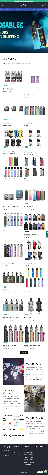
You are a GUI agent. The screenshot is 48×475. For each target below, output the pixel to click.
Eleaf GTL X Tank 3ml (28, 317)
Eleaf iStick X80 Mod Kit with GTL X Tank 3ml (32, 345)
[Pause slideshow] (29, 54)
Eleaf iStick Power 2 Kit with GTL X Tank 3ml (10, 289)
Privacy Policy (6, 458)
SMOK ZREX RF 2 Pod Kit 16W (29, 94)
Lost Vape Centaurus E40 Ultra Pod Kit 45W (31, 234)
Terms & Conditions (18, 449)
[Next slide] (26, 54)
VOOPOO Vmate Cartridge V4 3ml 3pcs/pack (10, 122)
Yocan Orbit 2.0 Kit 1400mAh (8, 228)
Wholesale (16, 452)
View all (24, 352)
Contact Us (5, 452)
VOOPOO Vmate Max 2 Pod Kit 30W (30, 122)
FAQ (4, 453)
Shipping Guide (6, 455)
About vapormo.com (7, 450)
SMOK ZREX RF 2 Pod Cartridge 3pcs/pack (10, 88)
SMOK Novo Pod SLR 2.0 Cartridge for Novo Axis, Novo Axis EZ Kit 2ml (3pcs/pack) (34, 150)
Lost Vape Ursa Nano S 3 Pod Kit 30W (9, 262)
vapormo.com (25, 472)
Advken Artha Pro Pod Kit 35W (29, 206)
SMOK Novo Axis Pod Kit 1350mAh (30, 178)
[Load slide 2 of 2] (23, 54)
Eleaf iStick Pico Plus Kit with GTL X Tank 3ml (11, 317)
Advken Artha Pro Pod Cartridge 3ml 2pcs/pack (11, 206)
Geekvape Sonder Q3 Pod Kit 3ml (30, 289)
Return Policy (6, 457)
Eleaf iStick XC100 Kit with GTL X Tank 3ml (10, 345)
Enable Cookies (17, 455)
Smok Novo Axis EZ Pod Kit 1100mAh (9, 178)
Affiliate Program (17, 454)
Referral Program (17, 450)
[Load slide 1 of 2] (22, 54)
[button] (2, 5)
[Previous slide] (19, 54)
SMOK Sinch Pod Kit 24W (28, 262)
